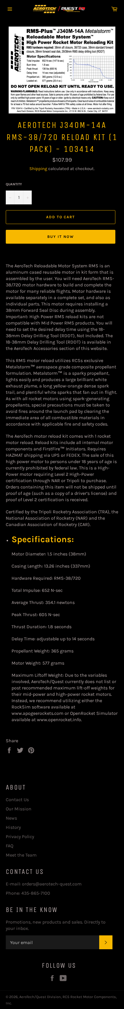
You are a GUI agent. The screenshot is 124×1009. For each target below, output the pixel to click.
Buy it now (60, 236)
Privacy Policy (20, 836)
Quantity (14, 184)
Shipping (38, 168)
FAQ (9, 845)
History (13, 827)
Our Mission (18, 809)
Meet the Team (21, 855)
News (11, 818)
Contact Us (17, 799)
